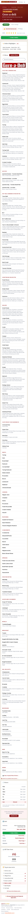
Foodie (8, 909)
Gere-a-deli (9, 14)
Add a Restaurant (15, 909)
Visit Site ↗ (22, 843)
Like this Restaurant (10, 29)
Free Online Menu (18, 907)
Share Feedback (4, 911)
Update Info (14, 815)
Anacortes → (21, 835)
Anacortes (13, 7)
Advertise (3, 909)
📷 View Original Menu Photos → (11, 775)
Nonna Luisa (7, 870)
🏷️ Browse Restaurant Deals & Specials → (14, 897)
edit (17, 43)
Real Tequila (7, 885)
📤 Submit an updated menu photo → (9, 778)
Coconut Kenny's (8, 873)
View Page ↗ (22, 840)
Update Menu (14, 55)
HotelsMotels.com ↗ (10, 913)
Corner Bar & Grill (8, 878)
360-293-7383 (8, 19)
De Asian (6, 888)
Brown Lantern (8, 880)
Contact (3, 907)
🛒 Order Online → (14, 37)
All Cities (21, 2)
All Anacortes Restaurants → (14, 891)
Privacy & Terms (9, 907)
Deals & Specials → (20, 838)
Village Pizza (7, 875)
